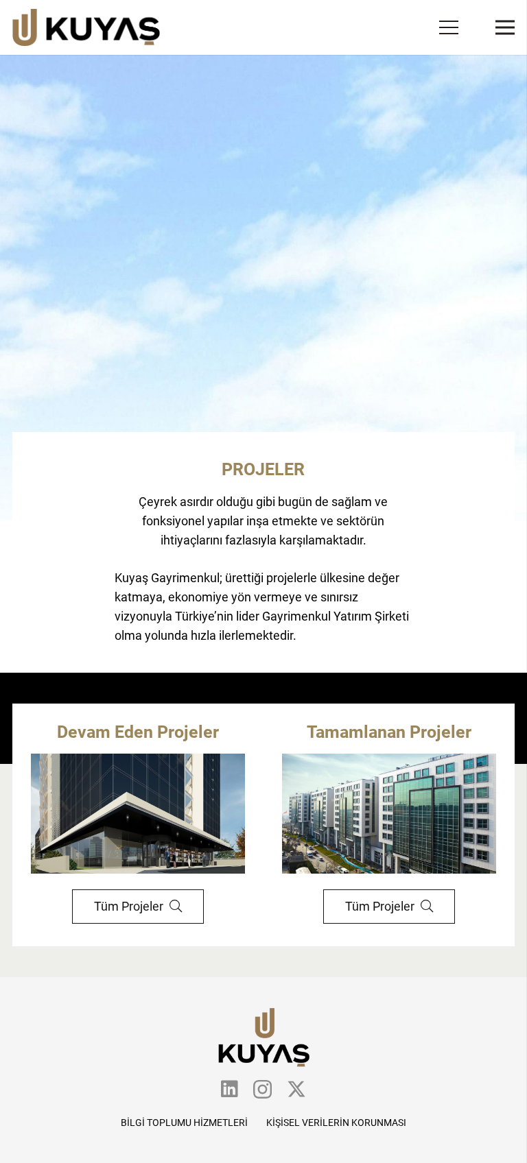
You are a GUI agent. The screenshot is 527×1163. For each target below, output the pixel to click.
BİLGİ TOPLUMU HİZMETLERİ (184, 1122)
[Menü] (449, 27)
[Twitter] (296, 1089)
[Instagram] (262, 1090)
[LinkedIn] (229, 1089)
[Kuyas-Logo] (86, 28)
